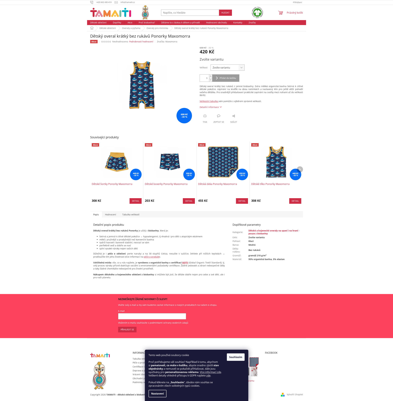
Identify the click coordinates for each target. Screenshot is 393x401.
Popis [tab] (96, 214)
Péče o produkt (140, 362)
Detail (135, 200)
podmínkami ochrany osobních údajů (169, 322)
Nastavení (157, 393)
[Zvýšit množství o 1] (210, 76)
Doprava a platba (141, 370)
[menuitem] (98, 22)
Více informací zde (210, 372)
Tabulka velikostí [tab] (130, 214)
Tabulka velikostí (141, 358)
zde (208, 375)
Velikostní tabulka (209, 101)
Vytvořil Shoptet (295, 394)
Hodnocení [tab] (110, 214)
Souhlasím (235, 357)
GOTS (185, 262)
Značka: (167, 41)
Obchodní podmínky (143, 378)
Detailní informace (209, 107)
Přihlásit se (127, 329)
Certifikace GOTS (141, 366)
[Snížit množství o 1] (210, 80)
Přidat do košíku (228, 78)
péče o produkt (151, 256)
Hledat (225, 12)
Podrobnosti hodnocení (141, 41)
